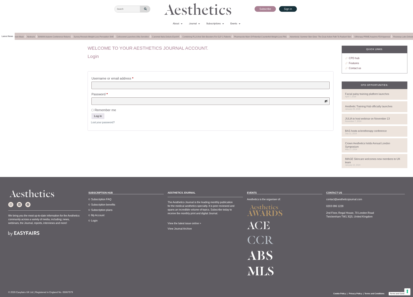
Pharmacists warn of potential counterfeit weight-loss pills (258, 37)
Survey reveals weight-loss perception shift (91, 37)
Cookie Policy (339, 293)
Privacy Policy (355, 293)
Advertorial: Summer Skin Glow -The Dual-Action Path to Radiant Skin (318, 37)
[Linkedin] (19, 204)
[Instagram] (10, 204)
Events (233, 23)
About (176, 23)
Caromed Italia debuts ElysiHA (163, 37)
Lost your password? (103, 122)
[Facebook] (27, 204)
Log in (98, 116)
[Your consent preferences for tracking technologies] (407, 291)
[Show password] (326, 101)
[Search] (145, 9)
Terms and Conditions (374, 293)
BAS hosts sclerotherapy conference (366, 131)
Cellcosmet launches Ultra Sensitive (131, 37)
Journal (193, 23)
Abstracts (29, 37)
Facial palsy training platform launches (367, 94)
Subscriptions (213, 23)
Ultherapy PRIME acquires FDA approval (370, 37)
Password (106, 93)
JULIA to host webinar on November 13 (367, 118)
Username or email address (118, 77)
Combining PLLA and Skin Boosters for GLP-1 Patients (205, 37)
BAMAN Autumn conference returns (52, 37)
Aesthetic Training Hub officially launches (368, 106)
